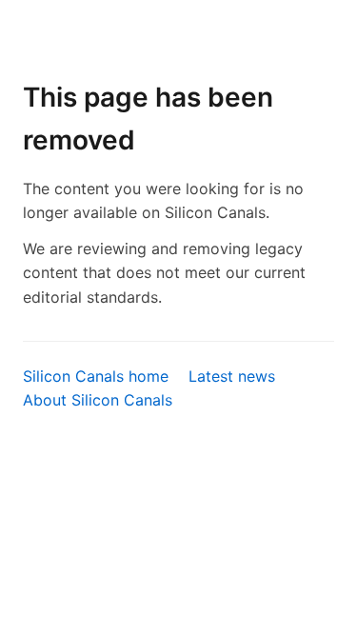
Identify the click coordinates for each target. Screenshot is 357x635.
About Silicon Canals (97, 399)
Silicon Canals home (96, 376)
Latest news (231, 376)
